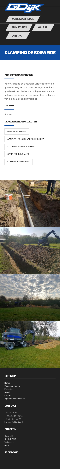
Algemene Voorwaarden (15, 398)
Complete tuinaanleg (18, 154)
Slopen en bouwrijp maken (20, 147)
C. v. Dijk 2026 (10, 439)
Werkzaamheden (12, 386)
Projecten (8, 389)
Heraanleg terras (16, 131)
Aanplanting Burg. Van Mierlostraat (26, 139)
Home (7, 383)
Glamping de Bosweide (18, 162)
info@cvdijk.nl (16, 422)
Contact (7, 395)
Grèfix (7, 445)
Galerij (7, 392)
